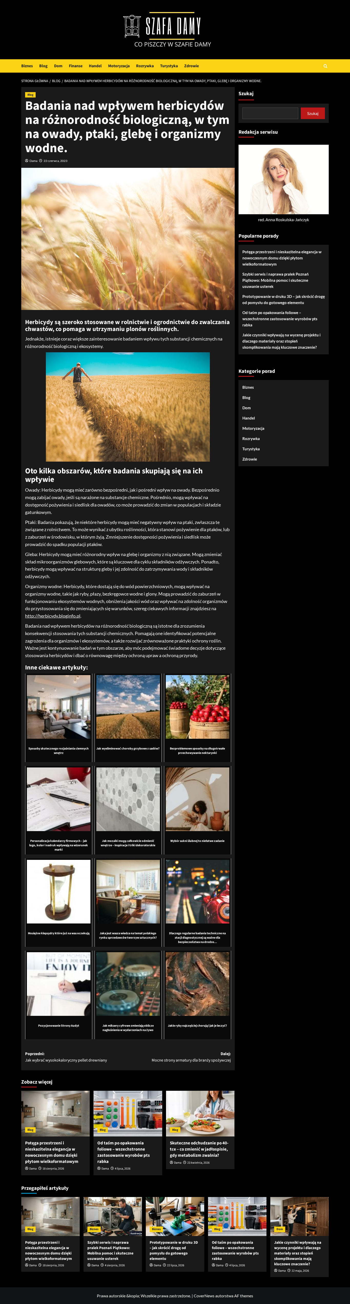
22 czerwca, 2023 (55, 161)
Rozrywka (145, 66)
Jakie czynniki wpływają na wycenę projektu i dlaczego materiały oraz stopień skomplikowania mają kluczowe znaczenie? (281, 341)
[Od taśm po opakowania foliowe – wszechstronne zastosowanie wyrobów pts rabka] (128, 1113)
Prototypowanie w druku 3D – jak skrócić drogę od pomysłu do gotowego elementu (283, 299)
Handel (95, 66)
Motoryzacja (119, 66)
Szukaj (246, 93)
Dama (33, 161)
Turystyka (169, 66)
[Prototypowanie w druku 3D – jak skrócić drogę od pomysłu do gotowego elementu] (175, 1216)
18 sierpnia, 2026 (53, 1168)
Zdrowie (191, 66)
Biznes (27, 66)
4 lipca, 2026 (122, 1168)
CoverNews (204, 1295)
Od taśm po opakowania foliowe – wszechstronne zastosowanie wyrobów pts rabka (123, 1152)
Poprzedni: (66, 1057)
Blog (43, 66)
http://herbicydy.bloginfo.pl (52, 616)
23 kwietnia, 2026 (198, 1163)
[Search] (325, 66)
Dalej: (191, 1057)
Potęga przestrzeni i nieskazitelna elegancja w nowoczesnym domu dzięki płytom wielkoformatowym (51, 1152)
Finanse (76, 66)
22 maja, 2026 (300, 1271)
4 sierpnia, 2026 (115, 1265)
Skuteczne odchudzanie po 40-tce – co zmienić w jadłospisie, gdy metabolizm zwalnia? (199, 1149)
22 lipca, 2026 (175, 1265)
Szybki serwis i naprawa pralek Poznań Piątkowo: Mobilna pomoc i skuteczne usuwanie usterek (275, 280)
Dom (58, 66)
